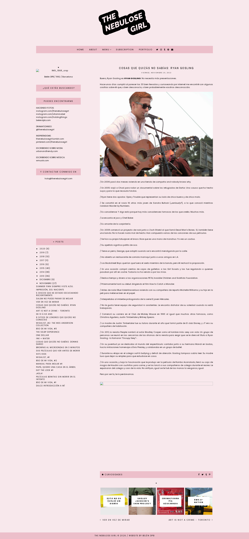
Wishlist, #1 (43, 357)
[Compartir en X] (203, 474)
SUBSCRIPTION (125, 49)
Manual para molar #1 (49, 363)
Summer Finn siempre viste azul (54, 286)
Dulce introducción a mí (50, 385)
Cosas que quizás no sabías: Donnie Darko (57, 343)
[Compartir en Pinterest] (210, 474)
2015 (42, 268)
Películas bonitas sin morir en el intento (56, 378)
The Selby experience (47, 332)
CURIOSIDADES (113, 474)
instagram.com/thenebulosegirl (52, 110)
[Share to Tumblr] (206, 474)
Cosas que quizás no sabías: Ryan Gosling (56, 306)
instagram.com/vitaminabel (50, 114)
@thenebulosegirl (45, 129)
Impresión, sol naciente (50, 289)
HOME (80, 49)
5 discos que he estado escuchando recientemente (57, 294)
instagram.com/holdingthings (51, 117)
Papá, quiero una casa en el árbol (56, 367)
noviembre (46, 283)
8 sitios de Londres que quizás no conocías (56, 318)
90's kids (41, 354)
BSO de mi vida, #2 (46, 360)
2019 (42, 252)
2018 (42, 256)
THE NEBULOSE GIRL (106, 535)
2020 (43, 248)
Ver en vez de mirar (116, 519)
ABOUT (93, 49)
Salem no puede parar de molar (54, 298)
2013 (42, 276)
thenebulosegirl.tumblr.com (50, 138)
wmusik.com (42, 160)
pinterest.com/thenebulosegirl (51, 141)
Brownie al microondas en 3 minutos (58, 347)
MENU (105, 49)
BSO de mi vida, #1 (46, 382)
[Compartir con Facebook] (199, 474)
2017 (42, 260)
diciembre (45, 279)
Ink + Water (43, 338)
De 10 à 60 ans (44, 314)
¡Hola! (39, 373)
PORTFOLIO (145, 49)
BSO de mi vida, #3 (46, 328)
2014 (42, 272)
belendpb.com (43, 120)
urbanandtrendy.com (47, 151)
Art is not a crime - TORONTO (190, 519)
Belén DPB (149, 535)
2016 (42, 264)
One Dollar (42, 335)
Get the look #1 (44, 370)
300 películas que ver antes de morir (58, 350)
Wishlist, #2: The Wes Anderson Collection (54, 324)
